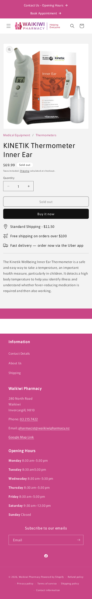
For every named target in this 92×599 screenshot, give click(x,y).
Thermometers (46, 135)
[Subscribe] (78, 540)
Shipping (24, 170)
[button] (8, 26)
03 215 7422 (29, 419)
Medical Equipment (16, 135)
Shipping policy (70, 583)
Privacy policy (25, 583)
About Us (15, 363)
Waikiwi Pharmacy (29, 576)
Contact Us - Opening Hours (44, 5)
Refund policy (75, 576)
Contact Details (19, 353)
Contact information (48, 590)
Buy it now (46, 214)
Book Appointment (43, 13)
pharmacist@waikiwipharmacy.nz (44, 428)
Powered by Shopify (52, 576)
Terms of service (47, 583)
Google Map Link (21, 437)
